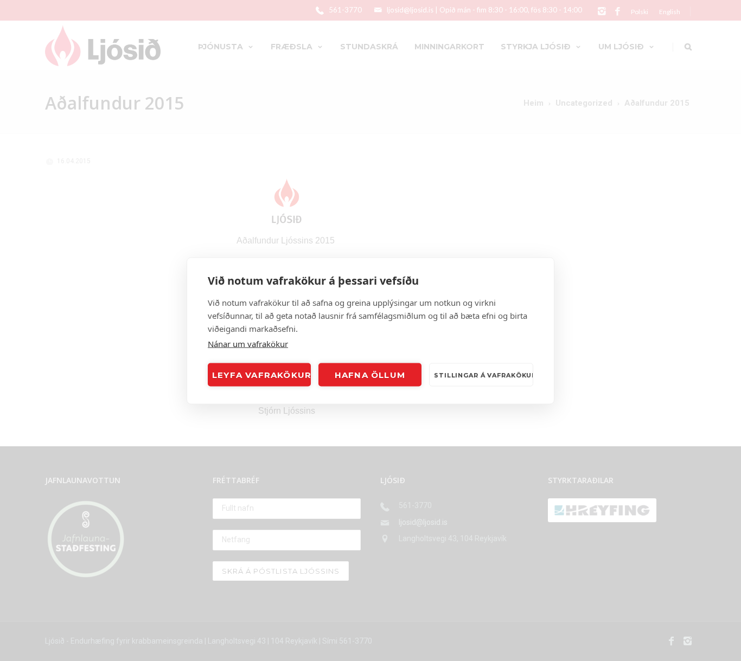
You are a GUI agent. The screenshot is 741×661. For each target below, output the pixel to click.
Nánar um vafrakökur (248, 343)
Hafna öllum (370, 374)
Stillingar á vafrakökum (483, 374)
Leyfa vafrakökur (261, 374)
